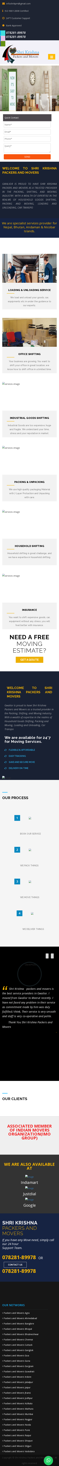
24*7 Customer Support (18, 18)
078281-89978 (16, 33)
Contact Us (15, 1265)
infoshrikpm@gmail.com (18, 3)
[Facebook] (2, 43)
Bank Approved (13, 25)
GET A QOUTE (29, 659)
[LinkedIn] (2, 38)
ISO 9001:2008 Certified (16, 10)
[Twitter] (2, 33)
